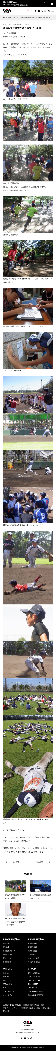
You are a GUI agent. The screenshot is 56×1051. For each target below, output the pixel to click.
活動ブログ (7, 980)
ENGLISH (6, 1011)
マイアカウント (8, 991)
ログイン (6, 988)
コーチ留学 (32, 954)
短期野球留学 (32, 943)
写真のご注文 (8, 984)
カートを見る (8, 995)
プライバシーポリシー (11, 1008)
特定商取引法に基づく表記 (30, 1008)
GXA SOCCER (33, 984)
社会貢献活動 (16, 1005)
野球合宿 (6, 943)
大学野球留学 (32, 951)
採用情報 (26, 1005)
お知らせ (6, 973)
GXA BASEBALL (34, 973)
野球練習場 (7, 962)
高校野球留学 (32, 947)
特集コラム (7, 977)
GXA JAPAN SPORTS (35, 995)
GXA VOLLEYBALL (35, 980)
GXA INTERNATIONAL (36, 991)
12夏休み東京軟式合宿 (21, 24)
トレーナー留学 (33, 958)
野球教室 (6, 947)
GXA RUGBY (32, 988)
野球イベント (8, 954)
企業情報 (6, 1005)
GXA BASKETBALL (35, 977)
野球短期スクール (9, 951)
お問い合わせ (46, 1008)
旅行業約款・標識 (37, 1005)
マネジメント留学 (34, 962)
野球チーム (7, 958)
